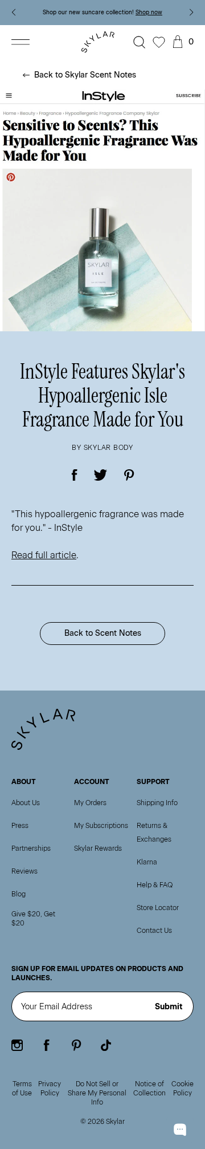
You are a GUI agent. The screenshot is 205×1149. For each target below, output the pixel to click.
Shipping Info (157, 803)
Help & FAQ (155, 885)
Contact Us (154, 931)
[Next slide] (192, 12)
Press (19, 826)
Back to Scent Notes (102, 633)
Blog (18, 894)
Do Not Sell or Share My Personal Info (97, 1093)
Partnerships (31, 848)
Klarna (147, 862)
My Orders (90, 803)
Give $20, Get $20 (33, 918)
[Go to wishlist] (159, 42)
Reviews (24, 871)
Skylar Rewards (98, 848)
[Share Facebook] (75, 475)
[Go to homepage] (100, 41)
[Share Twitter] (101, 475)
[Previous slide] (13, 12)
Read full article (43, 555)
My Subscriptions (101, 826)
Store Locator (158, 908)
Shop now (149, 12)
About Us (25, 803)
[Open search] (139, 42)
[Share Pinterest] (129, 475)
